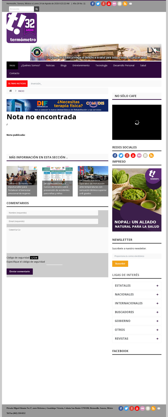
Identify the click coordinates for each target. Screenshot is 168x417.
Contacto (14, 73)
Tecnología (101, 65)
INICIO (21, 90)
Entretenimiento (81, 65)
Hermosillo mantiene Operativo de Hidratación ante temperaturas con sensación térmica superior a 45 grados (93, 187)
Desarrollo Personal (123, 65)
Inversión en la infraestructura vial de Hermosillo (56, 83)
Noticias (50, 65)
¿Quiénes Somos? (30, 65)
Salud (143, 65)
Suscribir (120, 263)
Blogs (64, 65)
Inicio (12, 65)
